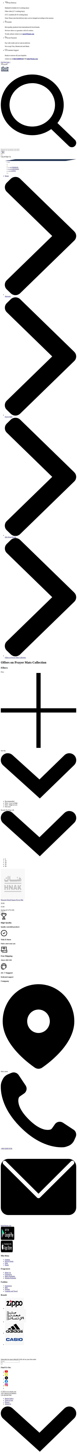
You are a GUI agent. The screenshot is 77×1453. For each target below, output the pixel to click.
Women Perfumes (10, 1278)
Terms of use (9, 1400)
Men (6, 1287)
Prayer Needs (9, 1261)
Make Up (8, 1273)
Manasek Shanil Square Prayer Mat (12, 900)
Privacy (7, 1402)
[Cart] (3, 152)
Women (7, 1289)
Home (7, 176)
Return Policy (9, 1398)
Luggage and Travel (11, 1291)
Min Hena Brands (10, 537)
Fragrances (8, 1274)
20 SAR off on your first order (26, 1359)
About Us (8, 1404)
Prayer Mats (8, 417)
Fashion (7, 1259)
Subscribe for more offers (9, 1359)
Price (2, 672)
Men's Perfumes (10, 1276)
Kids (6, 1263)
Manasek (8, 296)
